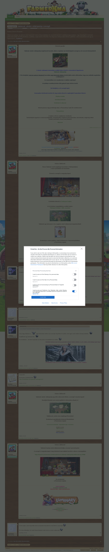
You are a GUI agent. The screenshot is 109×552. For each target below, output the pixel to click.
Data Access (54, 303)
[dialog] (54, 276)
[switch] (74, 274)
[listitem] (54, 271)
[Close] (82, 249)
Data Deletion (45, 303)
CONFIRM (43, 297)
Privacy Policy (63, 303)
